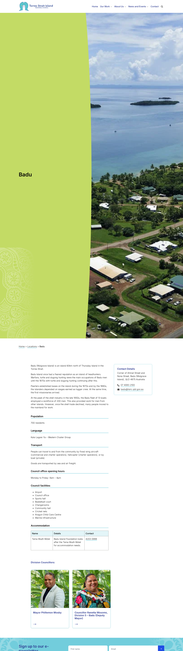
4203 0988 (91, 539)
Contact (155, 6)
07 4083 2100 (128, 385)
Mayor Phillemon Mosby (47, 612)
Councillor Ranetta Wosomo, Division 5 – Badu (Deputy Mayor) (91, 615)
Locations (32, 346)
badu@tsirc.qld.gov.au (132, 389)
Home (95, 6)
